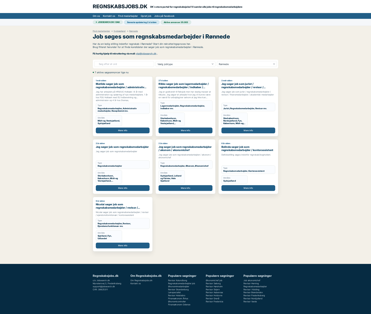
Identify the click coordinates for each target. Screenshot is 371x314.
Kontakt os (109, 15)
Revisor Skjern (213, 289)
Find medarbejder (128, 15)
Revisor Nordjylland (252, 298)
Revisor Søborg (213, 283)
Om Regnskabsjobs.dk (141, 280)
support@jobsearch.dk (104, 286)
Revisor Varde (250, 301)
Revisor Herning (251, 283)
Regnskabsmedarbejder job (181, 283)
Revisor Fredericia (214, 301)
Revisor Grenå (212, 298)
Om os (96, 15)
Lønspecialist (174, 292)
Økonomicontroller (177, 301)
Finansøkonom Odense (179, 304)
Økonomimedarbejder (178, 286)
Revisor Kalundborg (177, 280)
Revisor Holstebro (176, 295)
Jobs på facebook (164, 15)
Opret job (146, 15)
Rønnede (133, 31)
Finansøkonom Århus (178, 298)
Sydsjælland (120, 31)
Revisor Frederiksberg (254, 295)
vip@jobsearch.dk (146, 53)
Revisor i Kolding (251, 289)
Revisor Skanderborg (178, 289)
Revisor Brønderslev (253, 292)
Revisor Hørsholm (214, 286)
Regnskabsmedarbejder (255, 286)
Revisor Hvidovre (214, 295)
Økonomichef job (214, 280)
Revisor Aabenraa (214, 292)
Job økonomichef (251, 280)
